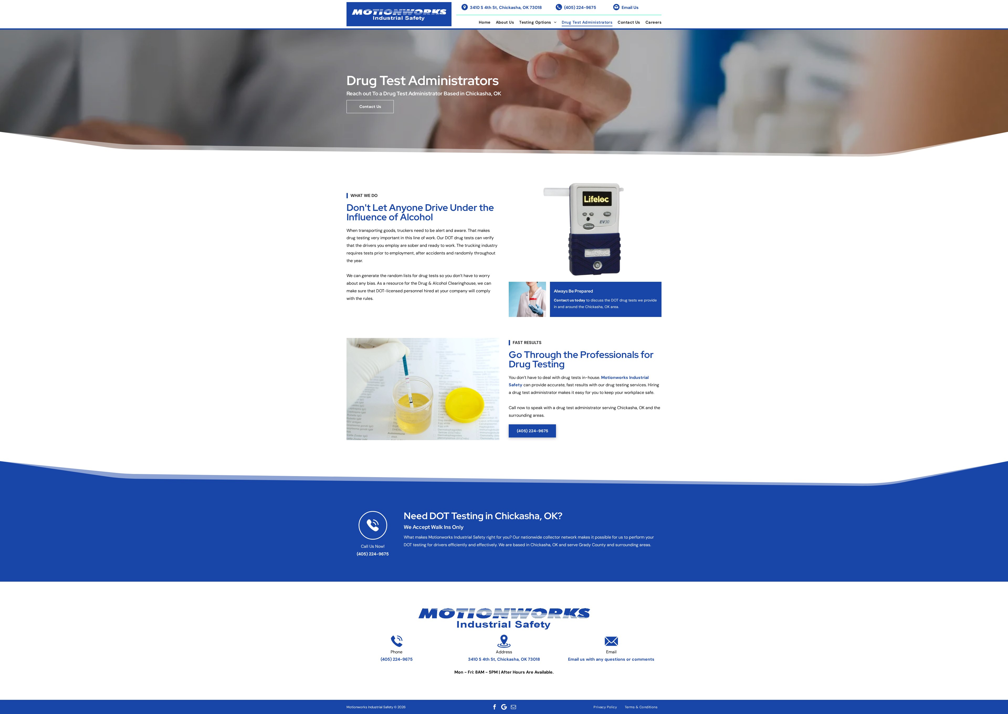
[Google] (504, 707)
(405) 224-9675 (580, 7)
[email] (513, 707)
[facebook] (494, 707)
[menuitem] (482, 22)
